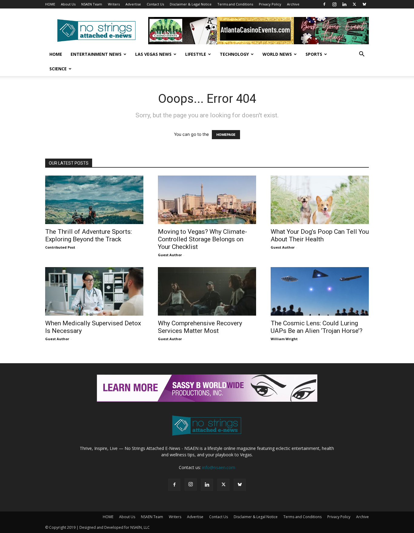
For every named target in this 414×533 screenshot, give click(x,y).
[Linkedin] (344, 4)
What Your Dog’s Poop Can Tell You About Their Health (320, 235)
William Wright (284, 339)
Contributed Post (60, 247)
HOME (50, 4)
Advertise (133, 4)
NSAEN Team (91, 4)
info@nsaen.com (218, 467)
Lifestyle (195, 54)
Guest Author (170, 255)
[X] (354, 4)
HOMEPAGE (225, 134)
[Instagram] (334, 4)
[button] (361, 55)
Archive (293, 4)
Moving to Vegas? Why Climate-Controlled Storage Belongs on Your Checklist (202, 239)
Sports (313, 54)
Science (58, 69)
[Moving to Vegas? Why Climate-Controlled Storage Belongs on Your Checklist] (207, 200)
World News (277, 54)
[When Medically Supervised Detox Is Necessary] (94, 291)
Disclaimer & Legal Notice (191, 4)
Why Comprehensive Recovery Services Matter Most (200, 327)
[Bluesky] (364, 4)
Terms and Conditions (235, 4)
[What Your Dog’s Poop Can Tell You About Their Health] (320, 200)
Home (55, 54)
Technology (234, 54)
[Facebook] (324, 4)
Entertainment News (96, 54)
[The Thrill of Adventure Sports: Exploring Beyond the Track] (94, 200)
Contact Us (155, 4)
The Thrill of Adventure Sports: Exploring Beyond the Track (88, 235)
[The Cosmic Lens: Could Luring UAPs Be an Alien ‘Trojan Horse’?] (320, 291)
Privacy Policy (270, 4)
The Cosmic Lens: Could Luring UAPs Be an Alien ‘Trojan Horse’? (316, 327)
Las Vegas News (153, 54)
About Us (68, 4)
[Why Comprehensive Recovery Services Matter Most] (207, 291)
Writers (114, 4)
